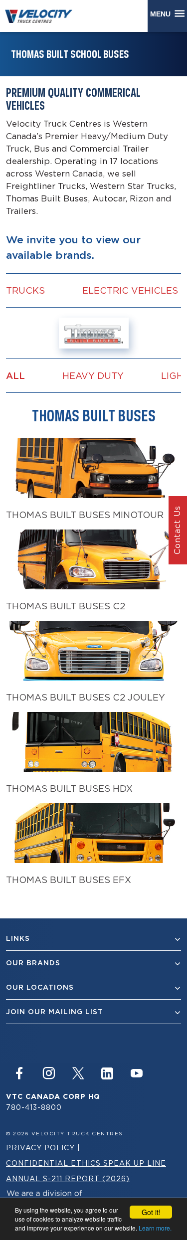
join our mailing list (54, 1011)
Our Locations (40, 987)
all (15, 375)
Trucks (25, 290)
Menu (162, 14)
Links (18, 938)
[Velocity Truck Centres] (43, 15)
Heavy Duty (93, 375)
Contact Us (177, 530)
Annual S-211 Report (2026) (68, 1178)
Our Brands (33, 962)
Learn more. (155, 1228)
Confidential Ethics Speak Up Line (86, 1163)
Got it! (151, 1212)
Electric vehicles (130, 290)
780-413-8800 (34, 1107)
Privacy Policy (40, 1147)
